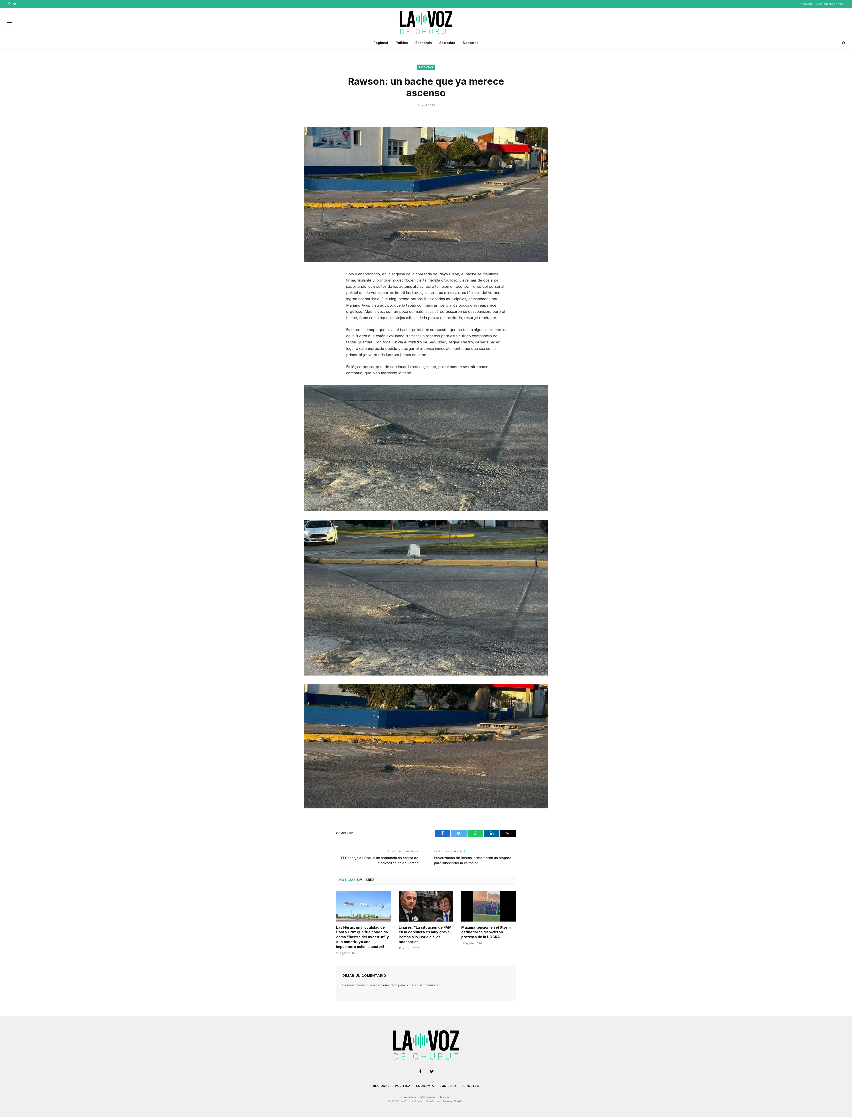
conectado (389, 985)
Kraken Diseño (453, 1101)
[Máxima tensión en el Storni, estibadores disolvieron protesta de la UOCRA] (488, 906)
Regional (380, 43)
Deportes (471, 43)
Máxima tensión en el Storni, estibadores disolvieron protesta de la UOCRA (486, 932)
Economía (423, 43)
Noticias (426, 67)
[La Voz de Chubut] (426, 22)
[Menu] (9, 23)
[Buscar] (843, 43)
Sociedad (447, 43)
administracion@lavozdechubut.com (426, 1097)
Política (402, 43)
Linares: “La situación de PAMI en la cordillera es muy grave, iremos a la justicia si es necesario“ (425, 934)
